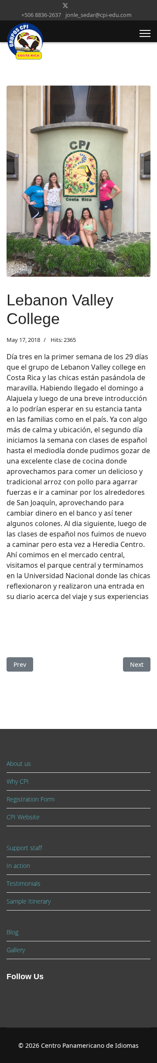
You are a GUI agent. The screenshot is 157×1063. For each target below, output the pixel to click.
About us (19, 763)
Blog (12, 932)
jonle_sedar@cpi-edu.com (98, 15)
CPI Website (23, 817)
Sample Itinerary (29, 901)
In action (18, 865)
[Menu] (145, 33)
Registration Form (31, 799)
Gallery (16, 950)
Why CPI (18, 781)
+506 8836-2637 (41, 15)
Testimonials (24, 883)
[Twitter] (65, 5)
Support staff (24, 848)
